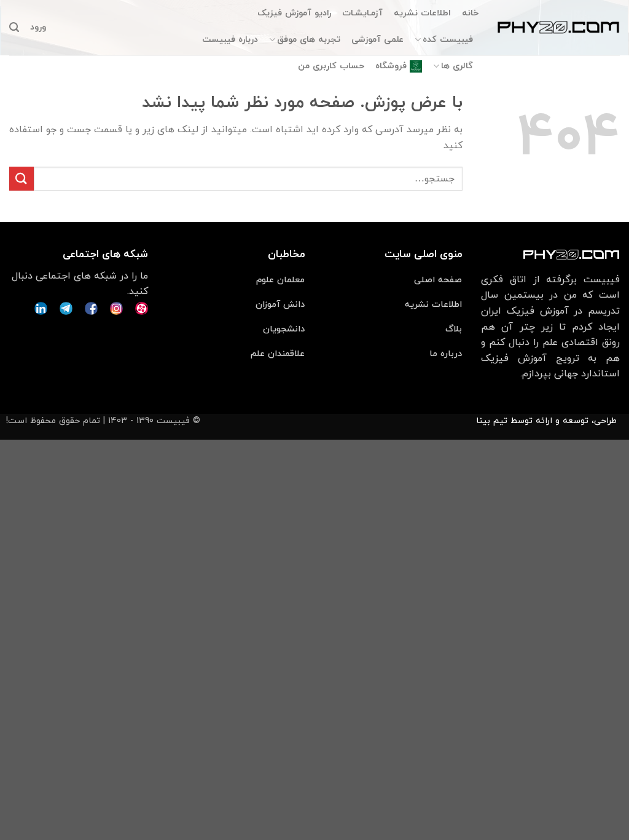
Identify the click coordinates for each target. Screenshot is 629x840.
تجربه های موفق (308, 39)
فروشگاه (391, 66)
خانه (470, 13)
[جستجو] (14, 27)
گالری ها (457, 66)
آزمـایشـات (362, 13)
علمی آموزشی (377, 39)
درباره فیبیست (230, 39)
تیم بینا (491, 420)
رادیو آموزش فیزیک (294, 13)
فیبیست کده (448, 39)
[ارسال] (21, 179)
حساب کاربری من (331, 66)
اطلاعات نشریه (422, 13)
